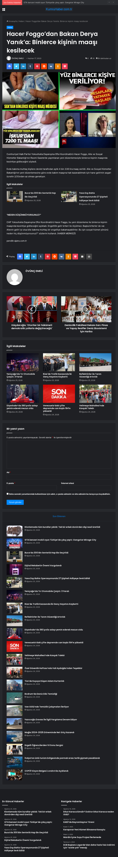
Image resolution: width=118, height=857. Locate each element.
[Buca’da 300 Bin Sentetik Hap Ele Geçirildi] (15, 196)
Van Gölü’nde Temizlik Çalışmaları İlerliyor (47, 706)
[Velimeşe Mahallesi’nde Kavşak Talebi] (95, 394)
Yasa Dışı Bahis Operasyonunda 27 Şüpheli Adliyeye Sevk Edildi (93, 197)
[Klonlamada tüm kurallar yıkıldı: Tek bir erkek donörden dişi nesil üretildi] (14, 531)
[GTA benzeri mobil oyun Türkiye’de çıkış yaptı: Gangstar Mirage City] (14, 543)
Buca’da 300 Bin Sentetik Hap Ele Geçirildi (42, 2)
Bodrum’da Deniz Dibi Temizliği (41, 693)
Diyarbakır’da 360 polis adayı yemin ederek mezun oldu (22, 407)
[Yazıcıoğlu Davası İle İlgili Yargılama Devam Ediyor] (14, 723)
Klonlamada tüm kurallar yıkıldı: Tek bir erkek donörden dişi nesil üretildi (62, 527)
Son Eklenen (59, 516)
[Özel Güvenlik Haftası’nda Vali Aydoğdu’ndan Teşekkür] (14, 672)
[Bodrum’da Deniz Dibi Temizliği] (14, 697)
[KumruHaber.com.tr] (59, 9)
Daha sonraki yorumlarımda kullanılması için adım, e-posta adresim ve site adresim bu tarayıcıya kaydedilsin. (59, 494)
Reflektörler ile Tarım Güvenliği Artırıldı (90, 375)
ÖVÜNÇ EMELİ (18, 58)
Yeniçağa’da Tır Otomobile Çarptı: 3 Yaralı (21, 375)
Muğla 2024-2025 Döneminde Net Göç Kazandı (49, 732)
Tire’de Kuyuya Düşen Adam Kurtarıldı (44, 681)
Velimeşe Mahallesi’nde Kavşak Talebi (91, 407)
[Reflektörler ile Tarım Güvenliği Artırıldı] (95, 362)
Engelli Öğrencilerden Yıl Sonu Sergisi (44, 745)
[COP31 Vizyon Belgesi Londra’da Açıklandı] (14, 774)
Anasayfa (12, 21)
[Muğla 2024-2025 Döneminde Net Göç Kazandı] (14, 736)
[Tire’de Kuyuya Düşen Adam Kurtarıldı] (14, 685)
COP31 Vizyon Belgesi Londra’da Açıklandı (46, 770)
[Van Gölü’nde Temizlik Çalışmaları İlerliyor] (14, 710)
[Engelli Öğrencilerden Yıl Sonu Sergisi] (14, 749)
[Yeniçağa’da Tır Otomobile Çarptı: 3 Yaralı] (23, 362)
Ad (9, 472)
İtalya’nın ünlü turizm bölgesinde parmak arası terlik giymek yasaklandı (62, 758)
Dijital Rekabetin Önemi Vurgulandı (43, 565)
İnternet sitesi (67, 483)
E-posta (11, 483)
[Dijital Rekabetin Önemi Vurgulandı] (14, 569)
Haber (21, 21)
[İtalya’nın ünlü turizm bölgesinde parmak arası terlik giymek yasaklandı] (14, 762)
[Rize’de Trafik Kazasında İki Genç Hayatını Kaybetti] (59, 362)
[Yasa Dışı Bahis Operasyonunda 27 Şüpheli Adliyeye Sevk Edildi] (69, 196)
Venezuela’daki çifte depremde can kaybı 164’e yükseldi (57, 408)
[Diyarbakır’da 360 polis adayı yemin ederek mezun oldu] (23, 394)
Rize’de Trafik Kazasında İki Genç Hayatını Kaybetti (57, 375)
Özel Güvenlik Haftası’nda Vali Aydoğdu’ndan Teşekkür (53, 668)
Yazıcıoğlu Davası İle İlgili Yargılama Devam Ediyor (51, 719)
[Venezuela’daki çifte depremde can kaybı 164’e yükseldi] (59, 394)
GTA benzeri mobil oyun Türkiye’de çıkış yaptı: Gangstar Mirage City (60, 539)
